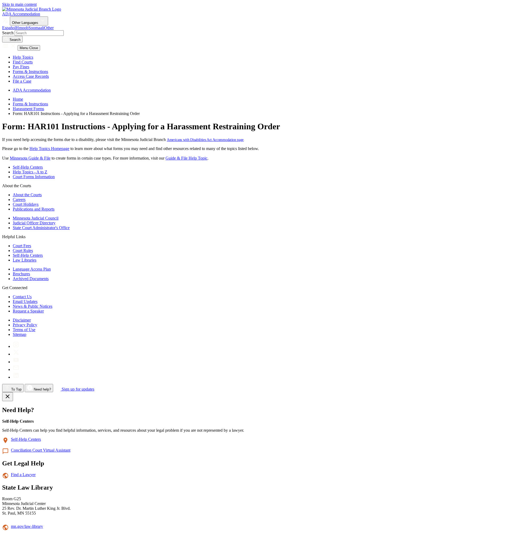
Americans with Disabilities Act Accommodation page (205, 140)
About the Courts (27, 194)
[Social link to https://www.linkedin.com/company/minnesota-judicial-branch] (16, 377)
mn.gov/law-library (27, 526)
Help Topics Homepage (49, 148)
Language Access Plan (32, 269)
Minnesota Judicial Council (35, 218)
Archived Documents (31, 278)
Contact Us (22, 296)
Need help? (42, 389)
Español (9, 27)
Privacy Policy (25, 325)
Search (8, 33)
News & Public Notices (32, 306)
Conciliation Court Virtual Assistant (40, 450)
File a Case (22, 81)
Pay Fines (21, 67)
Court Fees (22, 245)
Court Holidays (26, 204)
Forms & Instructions (30, 71)
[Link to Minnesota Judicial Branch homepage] (31, 9)
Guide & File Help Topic (186, 158)
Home (18, 99)
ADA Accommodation (21, 14)
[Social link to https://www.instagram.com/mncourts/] (16, 346)
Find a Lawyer (23, 474)
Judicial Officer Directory (34, 223)
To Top (16, 389)
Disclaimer (22, 320)
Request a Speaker (28, 311)
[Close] (7, 396)
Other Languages (25, 23)
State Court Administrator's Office (41, 227)
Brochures (21, 274)
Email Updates (25, 301)
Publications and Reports (33, 209)
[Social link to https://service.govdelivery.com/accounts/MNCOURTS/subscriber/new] (16, 369)
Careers (19, 199)
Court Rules (23, 250)
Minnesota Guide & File (30, 158)
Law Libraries (24, 260)
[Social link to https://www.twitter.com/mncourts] (16, 354)
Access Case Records (31, 76)
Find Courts (23, 62)
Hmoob (22, 27)
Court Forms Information (34, 176)
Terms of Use (24, 329)
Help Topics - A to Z (30, 172)
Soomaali (36, 27)
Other (49, 27)
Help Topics (23, 57)
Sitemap (19, 334)
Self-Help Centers (28, 167)
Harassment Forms (28, 108)
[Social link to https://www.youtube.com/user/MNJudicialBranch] (16, 361)
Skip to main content (19, 4)
